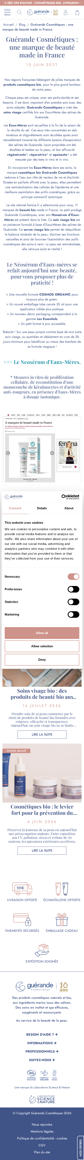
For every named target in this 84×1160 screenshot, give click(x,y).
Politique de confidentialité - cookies (42, 1138)
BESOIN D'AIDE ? (40, 1034)
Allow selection (42, 646)
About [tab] (68, 508)
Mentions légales (42, 1131)
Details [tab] (42, 508)
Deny (42, 659)
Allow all (42, 633)
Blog (22, 24)
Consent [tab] (15, 508)
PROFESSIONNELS (40, 1051)
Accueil (8, 24)
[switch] (73, 589)
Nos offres (80, 1147)
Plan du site (42, 1152)
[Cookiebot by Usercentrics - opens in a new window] (61, 497)
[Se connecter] (65, 12)
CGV (42, 1145)
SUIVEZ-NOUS (40, 1060)
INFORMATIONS (40, 1043)
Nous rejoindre (42, 1124)
